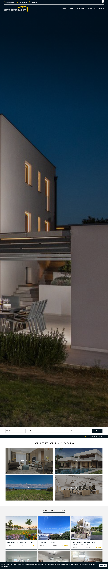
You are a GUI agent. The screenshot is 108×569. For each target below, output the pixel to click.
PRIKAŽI (97, 430)
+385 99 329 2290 (22, 2)
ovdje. (56, 564)
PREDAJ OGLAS (92, 9)
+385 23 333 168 (10, 2)
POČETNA (65, 9)
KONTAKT (101, 9)
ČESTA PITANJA (81, 9)
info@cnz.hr (34, 2)
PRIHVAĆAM (103, 565)
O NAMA (72, 9)
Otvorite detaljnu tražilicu (94, 436)
